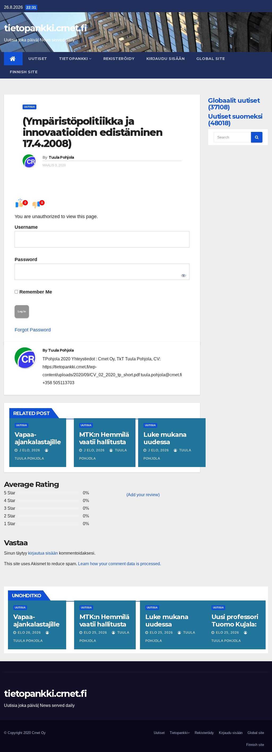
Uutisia (29, 106)
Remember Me (35, 292)
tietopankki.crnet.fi (45, 28)
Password (26, 259)
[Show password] (182, 274)
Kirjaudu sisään (165, 58)
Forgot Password (33, 329)
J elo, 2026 (29, 450)
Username (26, 227)
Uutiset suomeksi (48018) (235, 120)
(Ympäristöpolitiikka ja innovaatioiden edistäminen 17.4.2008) (92, 132)
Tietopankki (73, 58)
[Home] (13, 58)
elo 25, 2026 (95, 632)
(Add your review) (143, 494)
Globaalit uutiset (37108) (234, 104)
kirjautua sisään (43, 553)
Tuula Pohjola (61, 157)
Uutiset (37, 58)
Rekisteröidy (119, 58)
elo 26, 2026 (29, 632)
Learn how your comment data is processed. (119, 563)
